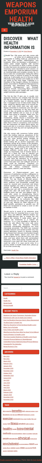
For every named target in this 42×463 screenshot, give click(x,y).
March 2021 (7, 361)
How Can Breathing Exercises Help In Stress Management (21, 320)
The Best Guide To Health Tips (12, 322)
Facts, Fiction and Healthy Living (13, 330)
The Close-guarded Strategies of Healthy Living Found (20, 337)
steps (22, 448)
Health (5, 298)
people (6, 438)
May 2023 (6, 356)
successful (28, 448)
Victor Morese (28, 51)
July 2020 (6, 380)
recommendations (24, 444)
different (20, 414)
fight (9, 424)
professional (33, 438)
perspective (13, 438)
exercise (8, 418)
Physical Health (8, 305)
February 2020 (7, 392)
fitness (14, 423)
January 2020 (7, 395)
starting (18, 448)
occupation (29, 433)
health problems (29, 423)
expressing (17, 419)
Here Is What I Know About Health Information (20, 258)
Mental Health (7, 303)
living (20, 428)
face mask (24, 419)
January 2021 (7, 366)
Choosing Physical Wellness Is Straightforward (17, 339)
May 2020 (6, 385)
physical (24, 438)
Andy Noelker (37, 460)
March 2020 (7, 390)
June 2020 (6, 383)
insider (14, 429)
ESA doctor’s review (29, 414)
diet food (14, 414)
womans (10, 451)
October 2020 (7, 373)
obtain (24, 433)
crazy (36, 411)
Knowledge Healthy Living (28, 264)
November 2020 (8, 371)
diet (11, 414)
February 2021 (7, 363)
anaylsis (9, 411)
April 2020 (6, 387)
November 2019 (8, 399)
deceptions (6, 414)
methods (7, 433)
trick (34, 448)
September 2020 (8, 375)
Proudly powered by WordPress (10, 460)
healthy (7, 428)
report (31, 444)
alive (4, 411)
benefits (17, 410)
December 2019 (8, 397)
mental (28, 428)
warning (5, 451)
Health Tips (15, 250)
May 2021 (6, 359)
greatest (22, 424)
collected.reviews (30, 411)
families (29, 419)
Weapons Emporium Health (21, 12)
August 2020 (7, 378)
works (15, 451)
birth (23, 411)
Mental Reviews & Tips (10, 346)
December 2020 (8, 368)
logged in (17, 277)
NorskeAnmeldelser (17, 433)
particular (35, 433)
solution (12, 448)
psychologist (11, 443)
